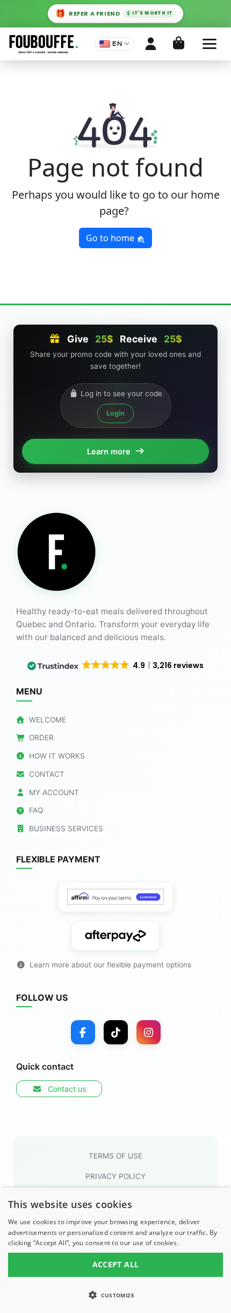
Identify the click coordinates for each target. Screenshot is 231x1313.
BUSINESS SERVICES (66, 828)
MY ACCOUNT (54, 792)
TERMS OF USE (115, 1155)
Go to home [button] (111, 238)
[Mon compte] (150, 44)
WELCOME (47, 719)
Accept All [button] (115, 1264)
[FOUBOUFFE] (43, 44)
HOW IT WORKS (57, 756)
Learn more (109, 451)
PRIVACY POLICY (115, 1176)
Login (115, 413)
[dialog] (115, 1250)
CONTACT (46, 774)
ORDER (41, 737)
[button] (115, 1294)
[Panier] (178, 44)
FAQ (36, 810)
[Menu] (209, 44)
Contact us (66, 1088)
